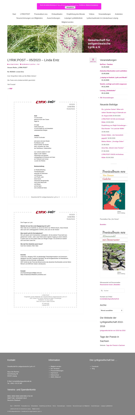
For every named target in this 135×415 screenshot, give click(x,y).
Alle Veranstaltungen (107, 97)
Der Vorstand (55, 368)
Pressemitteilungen (57, 370)
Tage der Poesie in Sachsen (115, 345)
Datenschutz (55, 375)
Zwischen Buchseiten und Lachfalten (113, 71)
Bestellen (103, 224)
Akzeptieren (70, 7)
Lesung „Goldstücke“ (108, 90)
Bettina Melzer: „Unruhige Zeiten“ (113, 141)
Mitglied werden (56, 366)
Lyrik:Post (32, 64)
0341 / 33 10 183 (16, 383)
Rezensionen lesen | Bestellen (110, 284)
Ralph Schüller (14, 64)
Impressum (54, 373)
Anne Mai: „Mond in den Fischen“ (113, 148)
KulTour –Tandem (106, 64)
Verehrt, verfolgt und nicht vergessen (113, 84)
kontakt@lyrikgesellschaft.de (109, 299)
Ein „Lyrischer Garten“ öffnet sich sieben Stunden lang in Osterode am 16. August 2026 (114, 112)
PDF (10, 88)
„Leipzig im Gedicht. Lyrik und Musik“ (113, 77)
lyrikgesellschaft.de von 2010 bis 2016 (112, 330)
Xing (93, 368)
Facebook (95, 366)
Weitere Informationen (92, 5)
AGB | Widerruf (56, 377)
